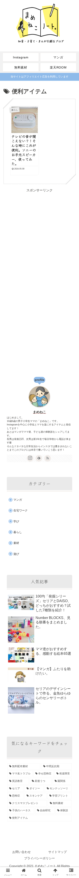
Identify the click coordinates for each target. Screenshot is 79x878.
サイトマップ (57, 852)
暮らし (17, 532)
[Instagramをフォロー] (30, 458)
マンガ (17, 499)
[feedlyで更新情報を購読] (38, 458)
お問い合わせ (21, 852)
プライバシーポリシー (39, 858)
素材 (16, 543)
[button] (70, 564)
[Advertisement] (39, 232)
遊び (16, 554)
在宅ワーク (20, 510)
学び (16, 521)
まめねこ (39, 412)
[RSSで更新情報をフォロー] (47, 458)
